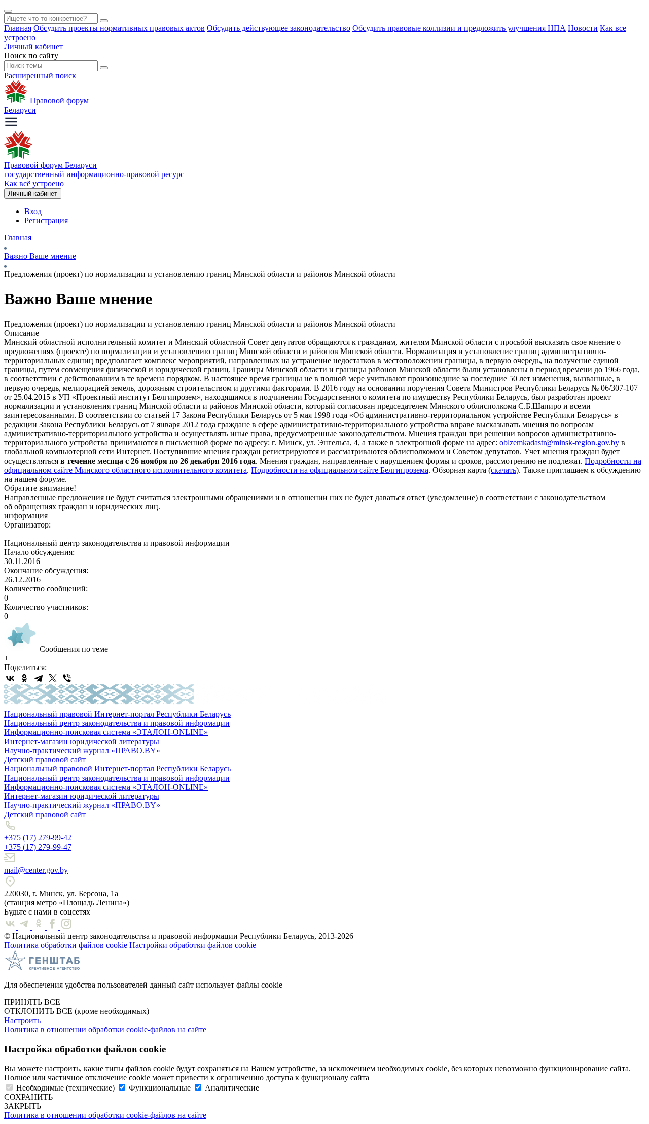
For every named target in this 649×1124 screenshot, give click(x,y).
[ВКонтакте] (10, 678)
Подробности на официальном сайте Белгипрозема (339, 470)
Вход (33, 211)
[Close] (8, 11)
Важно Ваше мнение (40, 256)
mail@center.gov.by (36, 870)
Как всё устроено (34, 183)
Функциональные (160, 1087)
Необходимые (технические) (65, 1087)
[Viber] (67, 678)
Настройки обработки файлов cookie (192, 945)
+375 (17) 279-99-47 (37, 846)
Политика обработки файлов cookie (66, 945)
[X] (53, 678)
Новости (583, 28)
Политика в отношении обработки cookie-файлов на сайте (105, 1029)
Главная (17, 28)
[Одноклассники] (24, 678)
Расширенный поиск (40, 75)
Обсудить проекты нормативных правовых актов (119, 28)
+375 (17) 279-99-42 (37, 837)
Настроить (22, 1020)
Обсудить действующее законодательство (278, 28)
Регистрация (46, 220)
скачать (503, 470)
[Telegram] (38, 678)
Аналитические (232, 1087)
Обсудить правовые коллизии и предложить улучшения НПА (459, 28)
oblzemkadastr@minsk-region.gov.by (559, 442)
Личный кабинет (33, 46)
